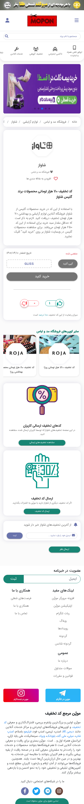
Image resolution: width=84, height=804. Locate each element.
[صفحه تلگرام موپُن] (48, 791)
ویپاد (42, 736)
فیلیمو (27, 731)
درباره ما (63, 660)
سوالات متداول (63, 668)
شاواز (14, 121)
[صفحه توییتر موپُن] (36, 791)
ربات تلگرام (63, 613)
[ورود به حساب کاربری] (7, 20)
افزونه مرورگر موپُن (63, 598)
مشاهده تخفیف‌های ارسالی (42, 442)
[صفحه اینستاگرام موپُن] (59, 791)
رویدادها (63, 628)
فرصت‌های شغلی (21, 598)
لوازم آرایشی (30, 121)
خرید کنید (42, 276)
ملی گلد (61, 736)
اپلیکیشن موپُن (63, 606)
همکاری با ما (21, 606)
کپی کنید (68, 263)
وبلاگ (63, 621)
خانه (74, 121)
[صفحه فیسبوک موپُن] (25, 791)
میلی (71, 736)
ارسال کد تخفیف (42, 511)
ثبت (14, 535)
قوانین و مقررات (63, 676)
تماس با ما (21, 613)
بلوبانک (51, 736)
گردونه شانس (63, 643)
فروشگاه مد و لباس (55, 121)
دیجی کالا (68, 731)
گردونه (63, 636)
